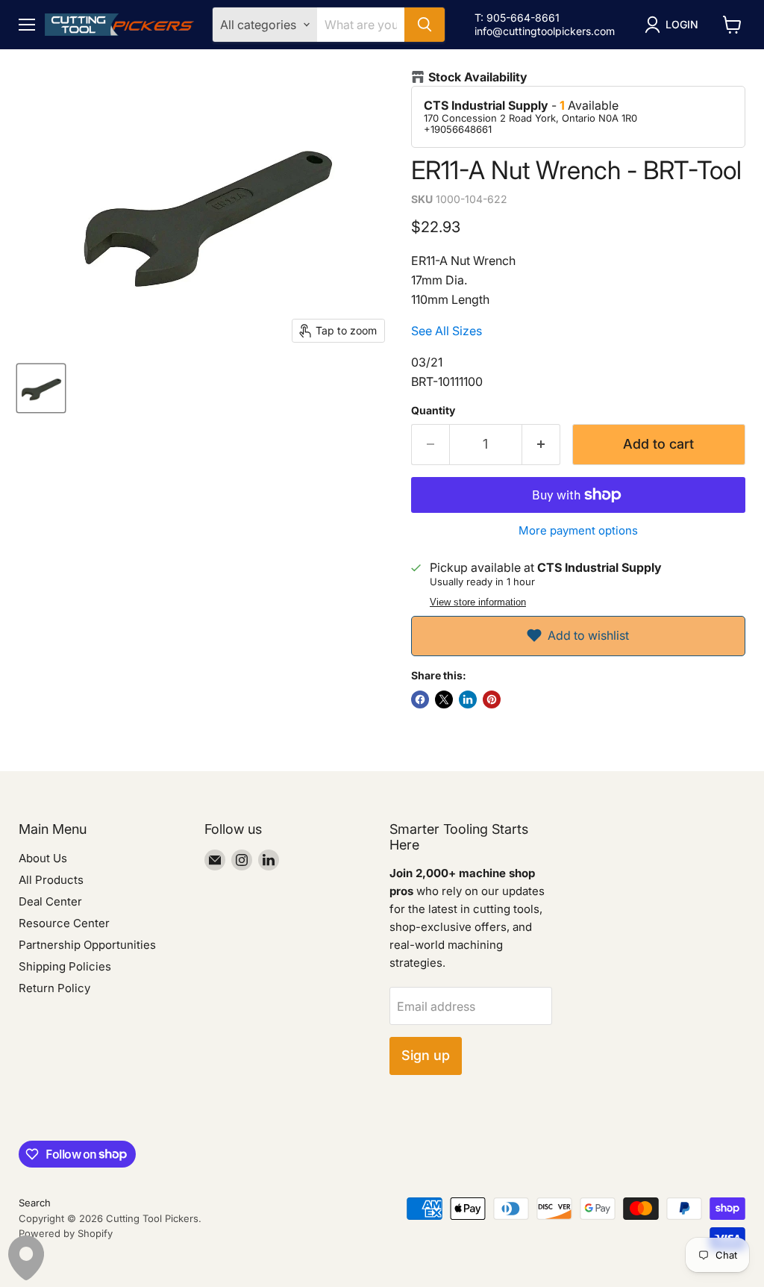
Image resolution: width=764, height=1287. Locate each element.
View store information (478, 602)
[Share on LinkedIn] (468, 699)
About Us (43, 858)
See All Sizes (446, 330)
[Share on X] (444, 699)
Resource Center (64, 923)
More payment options (578, 530)
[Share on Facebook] (420, 699)
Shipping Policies (65, 966)
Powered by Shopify (66, 1233)
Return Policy (54, 988)
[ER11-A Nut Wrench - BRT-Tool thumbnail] (41, 388)
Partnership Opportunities (87, 945)
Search (35, 1203)
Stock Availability (477, 77)
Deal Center (50, 901)
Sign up (425, 1055)
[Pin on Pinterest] (492, 699)
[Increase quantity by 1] (541, 444)
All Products (51, 880)
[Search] (424, 24)
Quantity (433, 411)
